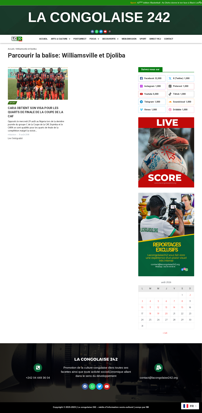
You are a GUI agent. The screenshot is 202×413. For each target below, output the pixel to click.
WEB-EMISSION (129, 39)
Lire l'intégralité (15, 138)
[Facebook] (92, 31)
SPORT (143, 39)
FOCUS (93, 39)
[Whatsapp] (96, 31)
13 (166, 307)
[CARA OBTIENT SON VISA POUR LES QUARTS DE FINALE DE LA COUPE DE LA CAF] (38, 83)
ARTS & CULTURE (59, 39)
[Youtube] (105, 31)
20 (166, 313)
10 (142, 307)
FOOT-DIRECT (79, 39)
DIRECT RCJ (155, 39)
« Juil (165, 333)
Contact (168, 39)
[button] (60, 38)
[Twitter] (101, 31)
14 (174, 307)
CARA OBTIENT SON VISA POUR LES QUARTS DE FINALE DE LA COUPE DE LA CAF (35, 112)
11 (150, 307)
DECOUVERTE (109, 39)
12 (158, 307)
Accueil (43, 39)
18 (150, 313)
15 (182, 307)
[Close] (200, 2)
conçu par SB (142, 407)
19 (158, 313)
